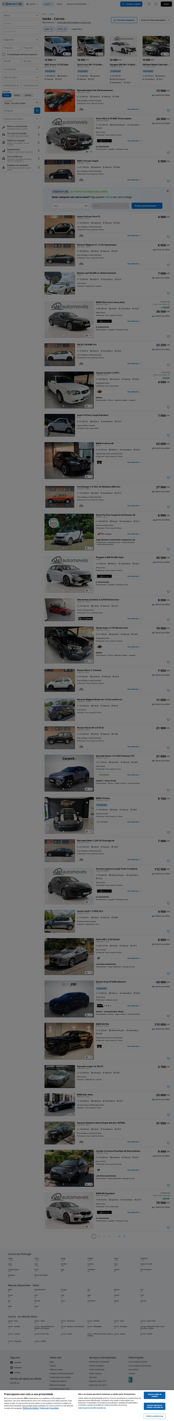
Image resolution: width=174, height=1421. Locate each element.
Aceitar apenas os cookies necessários (154, 1406)
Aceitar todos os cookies (154, 1395)
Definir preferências (154, 1416)
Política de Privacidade (49, 1408)
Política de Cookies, (31, 1408)
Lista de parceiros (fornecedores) (92, 1408)
